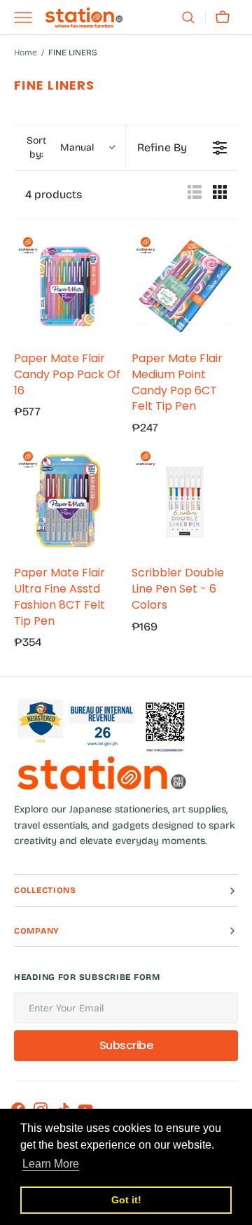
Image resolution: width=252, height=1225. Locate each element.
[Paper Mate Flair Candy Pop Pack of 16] (67, 286)
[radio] (195, 195)
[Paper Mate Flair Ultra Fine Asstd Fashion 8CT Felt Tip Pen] (67, 501)
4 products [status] (53, 194)
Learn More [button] (50, 1164)
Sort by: (60, 147)
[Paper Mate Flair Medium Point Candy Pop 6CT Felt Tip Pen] (185, 286)
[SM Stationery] (84, 17)
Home (25, 52)
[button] (188, 17)
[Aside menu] (28, 18)
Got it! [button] (126, 1199)
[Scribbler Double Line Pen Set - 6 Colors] (185, 501)
